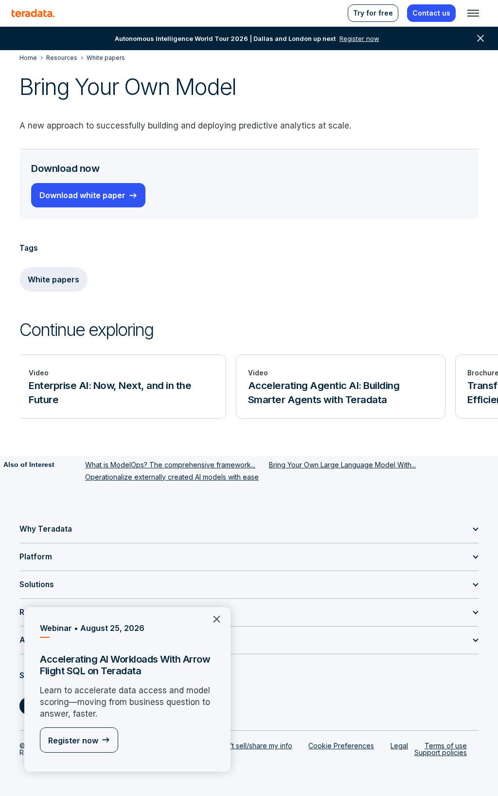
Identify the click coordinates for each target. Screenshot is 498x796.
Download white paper (82, 195)
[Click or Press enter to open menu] (473, 13)
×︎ (213, 618)
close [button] (480, 38)
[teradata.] (33, 13)
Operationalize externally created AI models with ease (172, 477)
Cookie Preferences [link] (341, 745)
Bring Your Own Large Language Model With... (342, 465)
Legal (399, 745)
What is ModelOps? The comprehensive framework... (170, 465)
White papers (53, 279)
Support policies (440, 752)
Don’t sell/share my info (254, 745)
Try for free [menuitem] (373, 13)
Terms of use (446, 745)
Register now (73, 740)
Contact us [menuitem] (431, 13)
